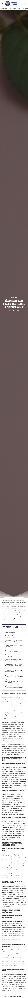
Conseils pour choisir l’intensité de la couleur (14, 646)
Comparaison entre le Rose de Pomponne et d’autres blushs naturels (14, 666)
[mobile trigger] (3, 3)
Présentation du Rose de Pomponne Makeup (11, 631)
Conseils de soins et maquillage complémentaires (13, 671)
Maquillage (14, 297)
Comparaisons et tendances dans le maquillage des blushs (14, 655)
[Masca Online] (11, 3)
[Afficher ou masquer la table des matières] (23, 627)
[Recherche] (21, 3)
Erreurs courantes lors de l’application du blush (13, 650)
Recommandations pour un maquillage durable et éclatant (14, 686)
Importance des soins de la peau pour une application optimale (15, 675)
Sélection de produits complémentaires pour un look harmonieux (14, 681)
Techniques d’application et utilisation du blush (12, 636)
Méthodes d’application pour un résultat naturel (14, 641)
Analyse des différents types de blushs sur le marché (14, 660)
